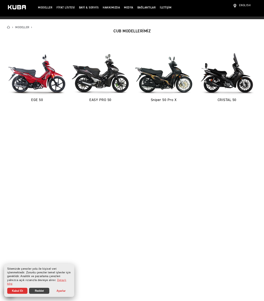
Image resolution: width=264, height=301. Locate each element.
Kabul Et (17, 290)
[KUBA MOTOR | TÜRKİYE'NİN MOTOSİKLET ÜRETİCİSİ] (17, 7)
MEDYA (128, 7)
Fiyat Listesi (66, 7)
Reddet (39, 290)
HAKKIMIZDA (111, 7)
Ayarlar (61, 290)
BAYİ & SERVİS (89, 7)
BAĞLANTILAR (146, 7)
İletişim (165, 7)
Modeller (45, 7)
